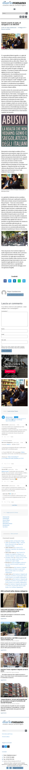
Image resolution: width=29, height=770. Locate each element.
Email (2, 334)
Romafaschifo (6, 525)
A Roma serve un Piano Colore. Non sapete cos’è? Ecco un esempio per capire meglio (16, 559)
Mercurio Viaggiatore (7, 442)
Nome (2, 328)
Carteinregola (6, 518)
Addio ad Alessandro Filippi (17, 541)
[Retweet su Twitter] (2, 440)
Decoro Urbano (6, 520)
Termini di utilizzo (6, 736)
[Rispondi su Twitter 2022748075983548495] (2, 502)
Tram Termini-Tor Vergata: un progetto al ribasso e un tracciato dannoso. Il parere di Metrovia (15, 554)
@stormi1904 (10, 469)
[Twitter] (23, 17)
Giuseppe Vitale (9, 557)
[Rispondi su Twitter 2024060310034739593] (2, 437)
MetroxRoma (6, 522)
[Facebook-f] (3, 746)
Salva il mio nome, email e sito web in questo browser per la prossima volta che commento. (13, 347)
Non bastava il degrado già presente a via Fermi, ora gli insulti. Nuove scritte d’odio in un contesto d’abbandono (16, 575)
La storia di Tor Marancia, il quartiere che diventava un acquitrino (15, 549)
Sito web (3, 339)
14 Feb (18, 485)
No (10, 767)
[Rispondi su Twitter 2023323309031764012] (2, 464)
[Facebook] (21, 17)
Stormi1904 (5, 469)
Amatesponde (6, 517)
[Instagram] (26, 17)
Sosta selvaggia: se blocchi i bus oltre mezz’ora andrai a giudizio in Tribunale (15, 564)
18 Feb (18, 424)
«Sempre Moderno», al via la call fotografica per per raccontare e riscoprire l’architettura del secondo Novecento (14, 701)
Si (7, 767)
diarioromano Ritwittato (7, 440)
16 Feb (21, 442)
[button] (14, 9)
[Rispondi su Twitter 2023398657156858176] (2, 481)
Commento (4, 311)
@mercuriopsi (16, 442)
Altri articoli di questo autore (15, 294)
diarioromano (5, 424)
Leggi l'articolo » (4, 618)
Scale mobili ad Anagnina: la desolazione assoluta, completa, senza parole (12, 610)
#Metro (23, 452)
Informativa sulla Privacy (7, 733)
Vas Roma (5, 527)
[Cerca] (27, 13)
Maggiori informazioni (18, 767)
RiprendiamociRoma (7, 523)
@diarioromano (12, 424)
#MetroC (9, 444)
